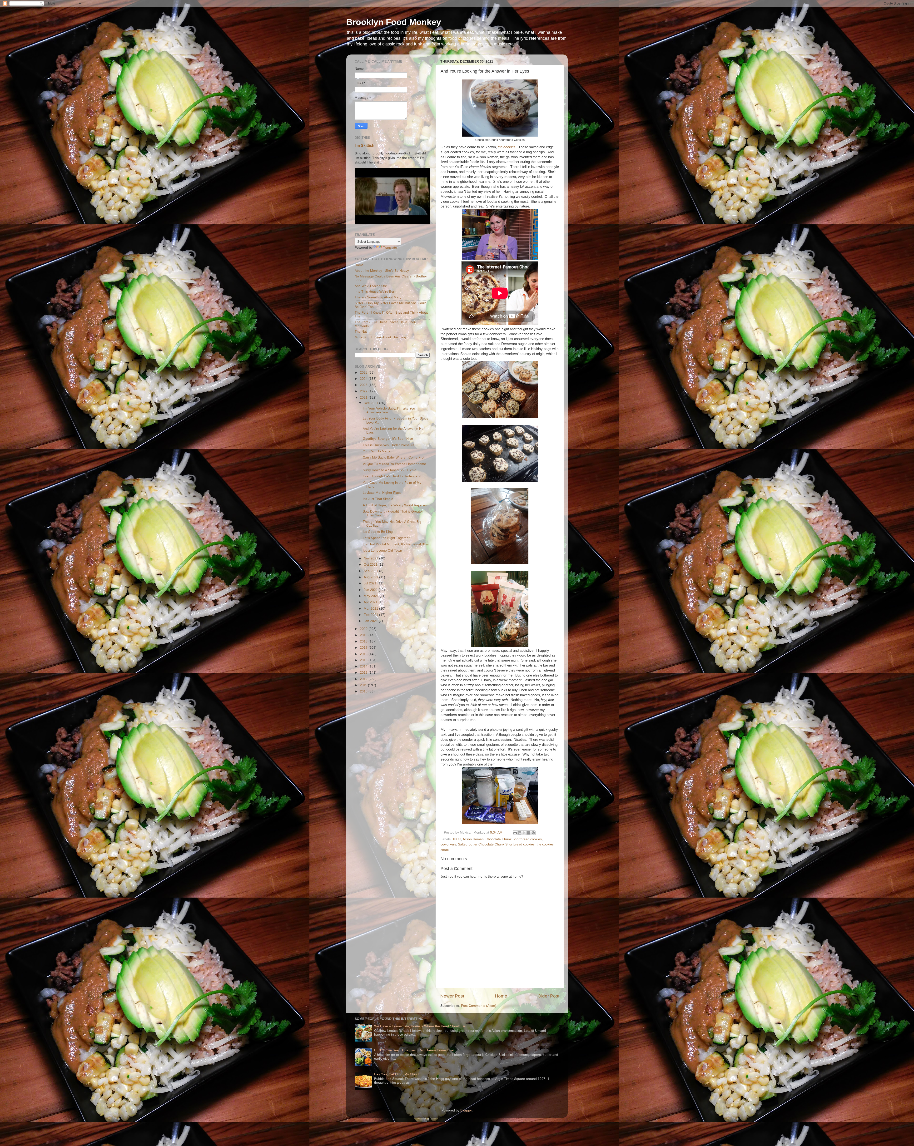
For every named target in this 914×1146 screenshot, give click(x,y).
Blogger (466, 1110)
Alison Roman (473, 839)
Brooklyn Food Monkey (393, 22)
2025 (364, 372)
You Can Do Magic (377, 451)
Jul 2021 (371, 583)
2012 (364, 679)
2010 (364, 691)
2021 (364, 397)
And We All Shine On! (371, 286)
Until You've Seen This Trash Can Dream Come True (414, 1050)
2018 (364, 641)
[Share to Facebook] (528, 832)
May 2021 (372, 596)
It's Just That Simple (378, 499)
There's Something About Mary (378, 297)
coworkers (448, 844)
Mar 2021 (371, 608)
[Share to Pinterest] (533, 832)
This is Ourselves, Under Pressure (388, 445)
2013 (364, 672)
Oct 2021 (371, 564)
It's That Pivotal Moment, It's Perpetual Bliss (396, 544)
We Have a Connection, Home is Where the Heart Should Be (420, 1026)
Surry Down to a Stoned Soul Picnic (389, 470)
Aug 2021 (371, 577)
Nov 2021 (371, 558)
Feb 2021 (371, 615)
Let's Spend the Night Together (386, 538)
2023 (364, 385)
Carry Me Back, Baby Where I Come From (395, 457)
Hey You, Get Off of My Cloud (396, 1074)
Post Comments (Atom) (478, 1006)
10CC (456, 839)
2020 (364, 629)
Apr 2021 (371, 602)
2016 (364, 654)
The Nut (361, 331)
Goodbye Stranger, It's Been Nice (388, 438)
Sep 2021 (371, 571)
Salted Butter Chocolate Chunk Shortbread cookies (496, 844)
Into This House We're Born (375, 291)
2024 (364, 378)
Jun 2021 (371, 590)
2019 (364, 635)
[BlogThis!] (519, 832)
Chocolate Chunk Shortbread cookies (514, 839)
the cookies (545, 844)
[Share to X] (524, 832)
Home (501, 995)
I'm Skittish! (365, 145)
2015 (364, 660)
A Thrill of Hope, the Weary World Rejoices (395, 505)
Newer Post (452, 995)
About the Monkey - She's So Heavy (382, 270)
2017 (364, 647)
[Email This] (515, 832)
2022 (364, 391)
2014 (364, 666)
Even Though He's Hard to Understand (392, 476)
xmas (445, 849)
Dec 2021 (371, 403)
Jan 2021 (371, 621)
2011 (364, 685)
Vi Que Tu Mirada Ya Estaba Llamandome (394, 464)
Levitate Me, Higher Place (382, 492)
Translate (390, 247)
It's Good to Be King (378, 531)
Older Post (548, 995)
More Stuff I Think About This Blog (380, 337)
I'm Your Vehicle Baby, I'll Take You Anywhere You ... (389, 410)
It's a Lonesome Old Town (382, 550)
